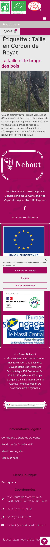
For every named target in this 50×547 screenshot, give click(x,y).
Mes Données (9, 457)
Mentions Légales (12, 451)
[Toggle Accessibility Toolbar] (44, 541)
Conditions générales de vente (20, 437)
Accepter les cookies (25, 270)
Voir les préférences (25, 285)
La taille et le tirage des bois (21, 63)
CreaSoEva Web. (25, 543)
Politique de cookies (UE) (17, 444)
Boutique (9, 24)
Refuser (25, 278)
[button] (45, 259)
